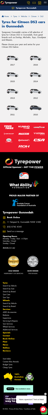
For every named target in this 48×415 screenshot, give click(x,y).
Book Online (9, 338)
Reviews (7, 351)
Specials (6, 332)
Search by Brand (9, 291)
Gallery (6, 348)
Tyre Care (6, 294)
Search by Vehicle (10, 286)
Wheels (6, 300)
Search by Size (8, 289)
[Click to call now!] (28, 3)
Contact (6, 335)
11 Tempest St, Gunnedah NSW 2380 (24, 222)
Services (6, 309)
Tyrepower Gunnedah (25, 8)
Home (6, 16)
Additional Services (10, 329)
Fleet (5, 341)
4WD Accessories (9, 312)
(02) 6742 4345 (14, 227)
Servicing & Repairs (10, 321)
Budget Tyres (7, 364)
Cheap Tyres (7, 367)
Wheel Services (9, 327)
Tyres (5, 283)
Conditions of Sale (29, 409)
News (5, 344)
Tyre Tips (6, 297)
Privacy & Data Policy (16, 409)
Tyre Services (8, 324)
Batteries (6, 315)
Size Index (7, 359)
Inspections (7, 318)
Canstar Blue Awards (11, 361)
